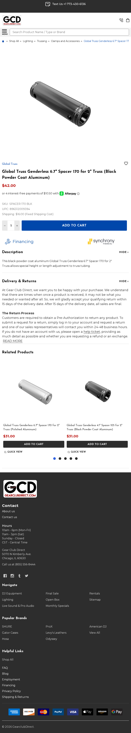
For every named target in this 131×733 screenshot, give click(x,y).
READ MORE (13, 341)
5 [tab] (76, 458)
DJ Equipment (12, 593)
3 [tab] (65, 458)
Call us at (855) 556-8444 (18, 564)
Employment (11, 679)
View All (94, 632)
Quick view (14, 452)
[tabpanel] (34, 407)
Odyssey (51, 639)
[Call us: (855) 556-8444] (121, 20)
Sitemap (95, 599)
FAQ (5, 667)
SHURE (7, 626)
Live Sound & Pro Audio (18, 605)
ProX (49, 626)
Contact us (9, 517)
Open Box (53, 599)
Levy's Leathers (56, 632)
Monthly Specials (57, 605)
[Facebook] (5, 576)
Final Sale (52, 593)
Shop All (7, 659)
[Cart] (128, 20)
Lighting (7, 599)
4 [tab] (71, 458)
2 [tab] (60, 458)
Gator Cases (10, 632)
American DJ (98, 626)
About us (8, 511)
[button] (43, 242)
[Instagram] (12, 576)
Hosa (5, 639)
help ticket (92, 332)
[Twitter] (27, 576)
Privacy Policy (11, 691)
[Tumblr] (19, 576)
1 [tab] (54, 458)
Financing (8, 685)
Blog (5, 673)
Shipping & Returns (15, 697)
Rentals (94, 593)
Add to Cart (74, 225)
